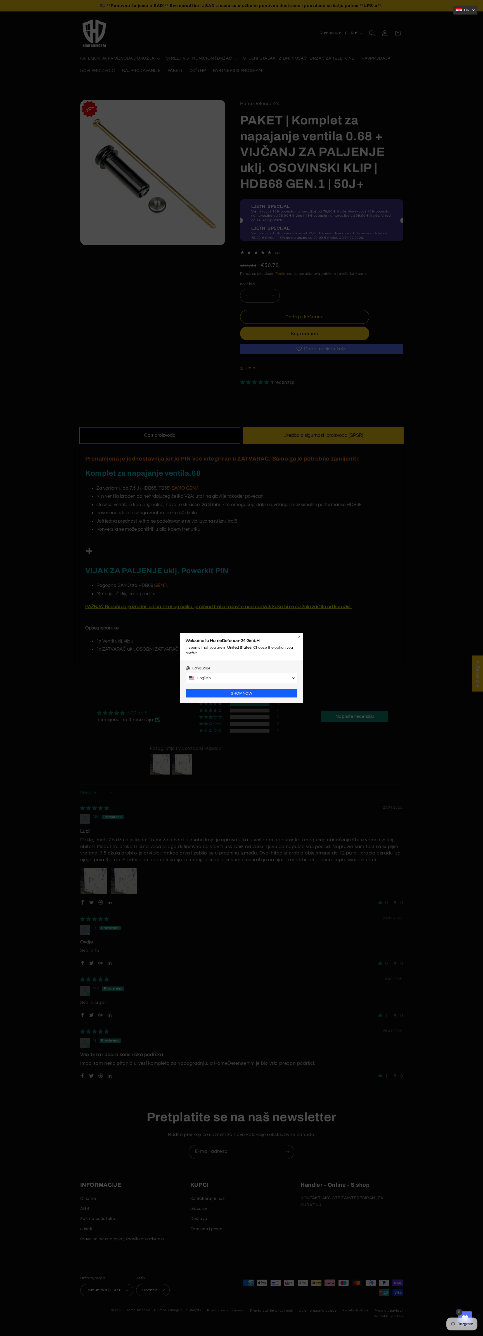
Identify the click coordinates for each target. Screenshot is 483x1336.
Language (201, 668)
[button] (465, 10)
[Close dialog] (299, 637)
